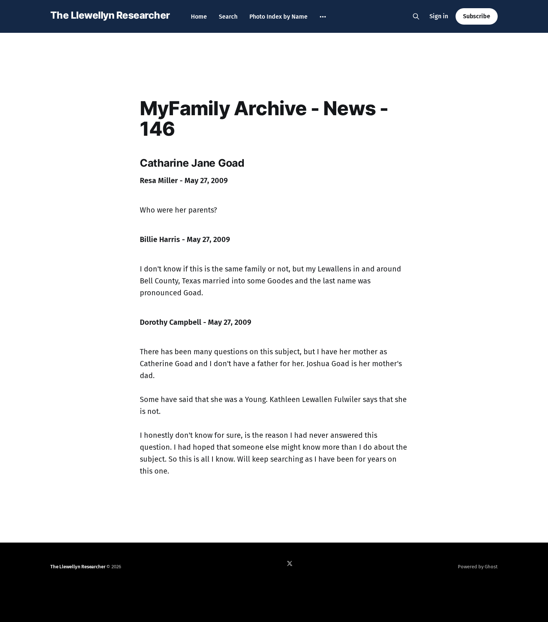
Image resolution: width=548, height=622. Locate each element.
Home (199, 16)
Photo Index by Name (278, 16)
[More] (322, 16)
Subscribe (476, 16)
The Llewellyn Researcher (110, 15)
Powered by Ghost (478, 566)
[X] (290, 563)
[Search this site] (416, 16)
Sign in (438, 16)
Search (228, 16)
